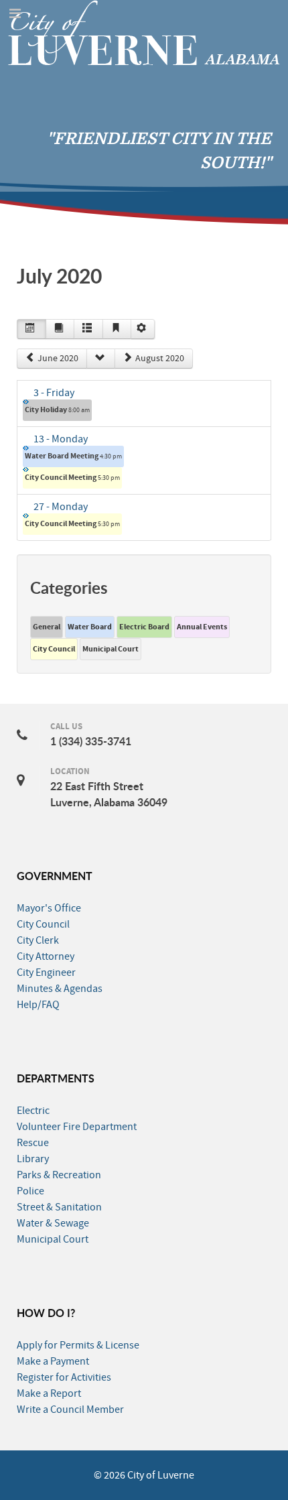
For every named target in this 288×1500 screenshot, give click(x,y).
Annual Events (202, 626)
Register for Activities (64, 1377)
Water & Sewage (53, 1223)
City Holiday (57, 409)
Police (30, 1191)
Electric (33, 1111)
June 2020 (58, 358)
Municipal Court (110, 648)
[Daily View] (117, 329)
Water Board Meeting (73, 455)
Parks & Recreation (59, 1175)
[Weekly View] (88, 329)
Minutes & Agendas (59, 989)
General (46, 626)
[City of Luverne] (144, 31)
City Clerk (38, 940)
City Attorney (45, 956)
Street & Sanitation (59, 1207)
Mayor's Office (49, 908)
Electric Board (144, 626)
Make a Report (49, 1393)
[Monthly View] (31, 329)
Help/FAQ (38, 1005)
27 (60, 507)
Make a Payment (53, 1361)
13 (60, 439)
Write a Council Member (70, 1409)
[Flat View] (60, 329)
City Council (54, 648)
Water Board (90, 626)
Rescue (33, 1143)
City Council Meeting (72, 477)
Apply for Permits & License (78, 1345)
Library (33, 1159)
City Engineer (46, 972)
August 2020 (159, 358)
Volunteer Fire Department (77, 1127)
